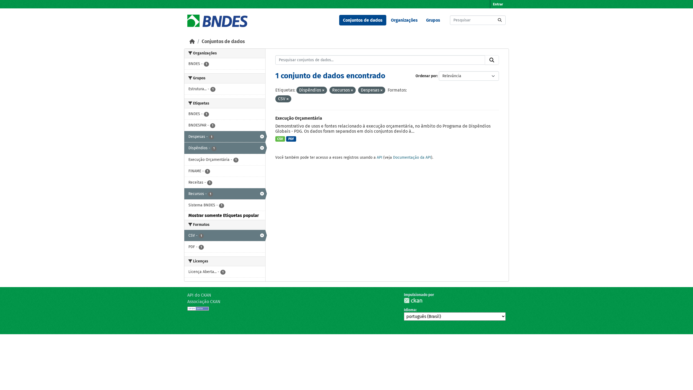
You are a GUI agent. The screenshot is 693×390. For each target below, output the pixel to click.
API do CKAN (199, 295)
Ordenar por (426, 76)
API (379, 157)
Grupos (433, 20)
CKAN (413, 300)
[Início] (192, 41)
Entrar (498, 4)
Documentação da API (412, 157)
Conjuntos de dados (363, 20)
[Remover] (323, 90)
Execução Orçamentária (298, 118)
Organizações (404, 20)
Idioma (410, 310)
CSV (280, 139)
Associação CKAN (203, 301)
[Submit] (499, 20)
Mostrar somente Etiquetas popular (223, 215)
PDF (291, 139)
